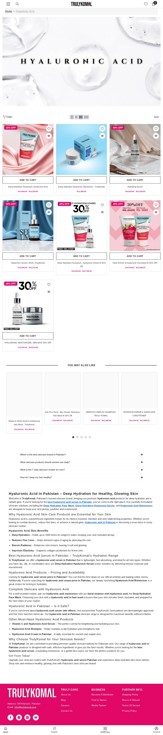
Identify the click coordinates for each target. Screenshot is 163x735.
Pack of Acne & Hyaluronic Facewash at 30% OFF (135, 263)
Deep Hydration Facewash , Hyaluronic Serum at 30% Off (81, 265)
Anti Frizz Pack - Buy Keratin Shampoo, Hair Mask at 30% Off (62, 414)
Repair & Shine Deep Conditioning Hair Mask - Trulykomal (24, 423)
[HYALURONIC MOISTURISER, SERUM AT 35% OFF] (28, 305)
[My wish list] (146, 4)
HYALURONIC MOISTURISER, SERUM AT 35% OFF (27, 343)
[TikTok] (27, 717)
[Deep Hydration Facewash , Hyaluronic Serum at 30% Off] (81, 225)
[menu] (8, 4)
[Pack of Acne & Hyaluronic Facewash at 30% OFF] (135, 225)
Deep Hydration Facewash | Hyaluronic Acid (28, 187)
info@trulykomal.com (25, 707)
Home (8, 11)
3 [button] (81, 437)
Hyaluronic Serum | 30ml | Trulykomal (28, 263)
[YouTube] (36, 717)
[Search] (17, 4)
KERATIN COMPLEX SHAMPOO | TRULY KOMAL (101, 414)
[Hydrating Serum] (135, 149)
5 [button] (90, 437)
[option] (24, 402)
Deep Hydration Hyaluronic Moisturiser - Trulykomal (81, 187)
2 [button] (77, 437)
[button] (72, 117)
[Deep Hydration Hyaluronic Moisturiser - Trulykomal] (81, 149)
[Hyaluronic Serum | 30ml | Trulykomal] (28, 225)
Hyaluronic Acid (25, 11)
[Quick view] (49, 136)
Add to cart (28, 180)
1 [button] (73, 437)
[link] (81, 61)
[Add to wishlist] (49, 128)
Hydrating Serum (135, 187)
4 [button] (86, 437)
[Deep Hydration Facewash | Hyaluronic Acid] (28, 149)
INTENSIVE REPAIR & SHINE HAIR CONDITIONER (139, 414)
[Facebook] (10, 717)
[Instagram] (19, 717)
